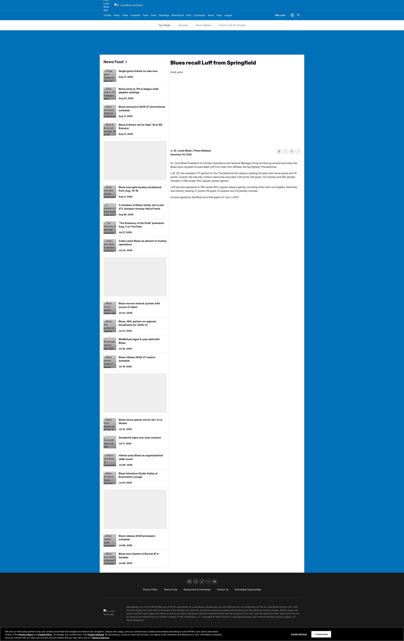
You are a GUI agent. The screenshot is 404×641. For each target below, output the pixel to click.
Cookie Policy (45, 634)
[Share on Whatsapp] (279, 151)
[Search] (298, 15)
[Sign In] (292, 15)
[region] (202, 634)
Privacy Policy (26, 634)
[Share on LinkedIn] (291, 151)
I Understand (321, 634)
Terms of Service (100, 637)
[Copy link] (297, 151)
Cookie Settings (96, 634)
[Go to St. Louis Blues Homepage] (128, 5)
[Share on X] (285, 151)
